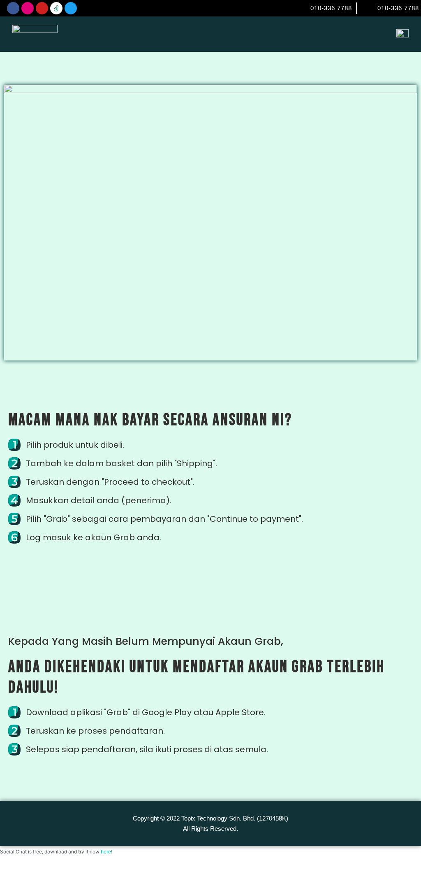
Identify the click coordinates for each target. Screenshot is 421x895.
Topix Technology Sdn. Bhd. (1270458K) (234, 818)
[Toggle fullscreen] (39, 874)
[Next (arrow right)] (39, 889)
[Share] (65, 874)
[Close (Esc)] (92, 874)
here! (106, 852)
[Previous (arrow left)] (12, 889)
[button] (370, 34)
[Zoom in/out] (12, 874)
